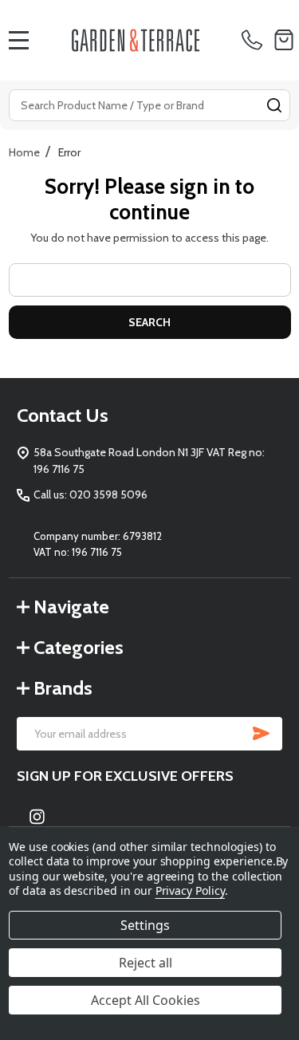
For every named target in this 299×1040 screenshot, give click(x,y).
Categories (78, 647)
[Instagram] (37, 816)
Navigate (71, 606)
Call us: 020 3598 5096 (90, 494)
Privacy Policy (190, 890)
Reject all (145, 962)
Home (24, 152)
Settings (145, 925)
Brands (62, 687)
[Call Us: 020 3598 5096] (255, 40)
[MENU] (19, 40)
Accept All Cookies (145, 1000)
